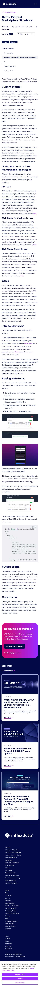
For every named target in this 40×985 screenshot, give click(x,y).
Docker (17, 352)
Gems (5, 62)
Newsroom (8, 944)
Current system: (9, 53)
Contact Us (8, 946)
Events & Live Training (12, 906)
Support (7, 898)
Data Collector (9, 865)
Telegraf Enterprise (11, 858)
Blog (6, 893)
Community (5, 27)
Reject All (20, 979)
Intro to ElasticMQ (9, 66)
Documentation (9, 903)
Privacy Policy (10, 970)
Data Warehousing (10, 881)
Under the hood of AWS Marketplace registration (20, 57)
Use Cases (8, 870)
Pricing (7, 868)
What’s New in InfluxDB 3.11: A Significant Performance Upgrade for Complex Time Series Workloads (19, 703)
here (34, 213)
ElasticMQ (28, 343)
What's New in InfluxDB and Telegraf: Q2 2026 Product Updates (18, 751)
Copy (34, 527)
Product (5, 42)
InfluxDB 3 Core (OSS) (12, 913)
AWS (6, 918)
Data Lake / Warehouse (12, 863)
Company (14, 42)
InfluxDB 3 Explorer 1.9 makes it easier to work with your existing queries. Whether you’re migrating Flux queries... (20, 810)
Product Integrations (11, 921)
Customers (8, 896)
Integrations (8, 860)
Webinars (8, 901)
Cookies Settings (20, 983)
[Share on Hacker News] (12, 34)
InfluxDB (7, 847)
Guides (7, 890)
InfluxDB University (11, 908)
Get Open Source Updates (14, 646)
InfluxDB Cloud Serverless (13, 852)
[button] (35, 3)
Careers (7, 939)
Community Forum (10, 911)
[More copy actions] (32, 34)
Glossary (8, 929)
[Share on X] (7, 34)
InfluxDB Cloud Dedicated (13, 855)
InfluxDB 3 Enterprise (11, 850)
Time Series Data (10, 873)
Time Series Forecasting (12, 878)
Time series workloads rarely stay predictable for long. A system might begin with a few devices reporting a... (20, 712)
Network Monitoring (11, 883)
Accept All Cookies (20, 974)
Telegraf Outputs (10, 926)
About (7, 936)
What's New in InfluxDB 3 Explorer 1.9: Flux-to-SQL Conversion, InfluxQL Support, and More (19, 800)
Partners (7, 941)
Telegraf (7, 916)
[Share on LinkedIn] (10, 34)
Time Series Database (12, 875)
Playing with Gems (10, 71)
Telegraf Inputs (9, 924)
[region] (20, 973)
